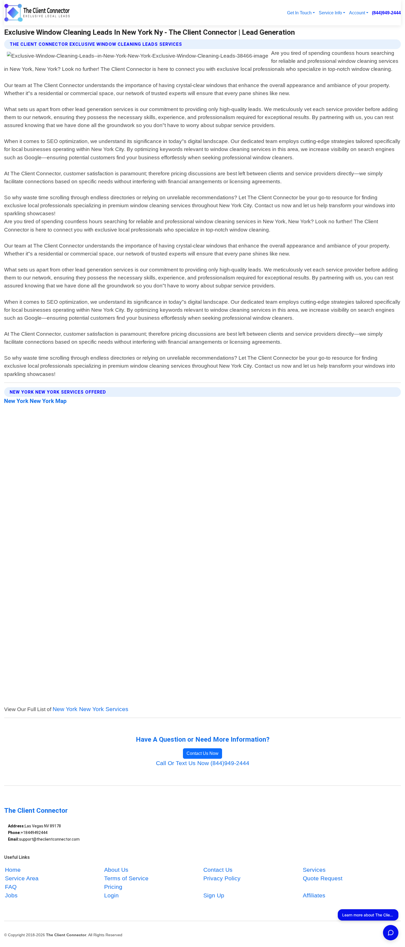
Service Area (22, 878)
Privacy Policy (222, 878)
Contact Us (218, 870)
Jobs (11, 895)
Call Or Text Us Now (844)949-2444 (202, 763)
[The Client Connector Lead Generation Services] (37, 12)
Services (314, 870)
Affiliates (314, 895)
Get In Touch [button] (299, 12)
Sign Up (213, 895)
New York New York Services (90, 709)
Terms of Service (126, 878)
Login (111, 895)
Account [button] (357, 12)
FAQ (11, 887)
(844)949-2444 (386, 12)
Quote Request (322, 878)
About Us (116, 870)
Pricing (113, 887)
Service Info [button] (330, 12)
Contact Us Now (202, 753)
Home (13, 870)
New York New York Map (35, 401)
